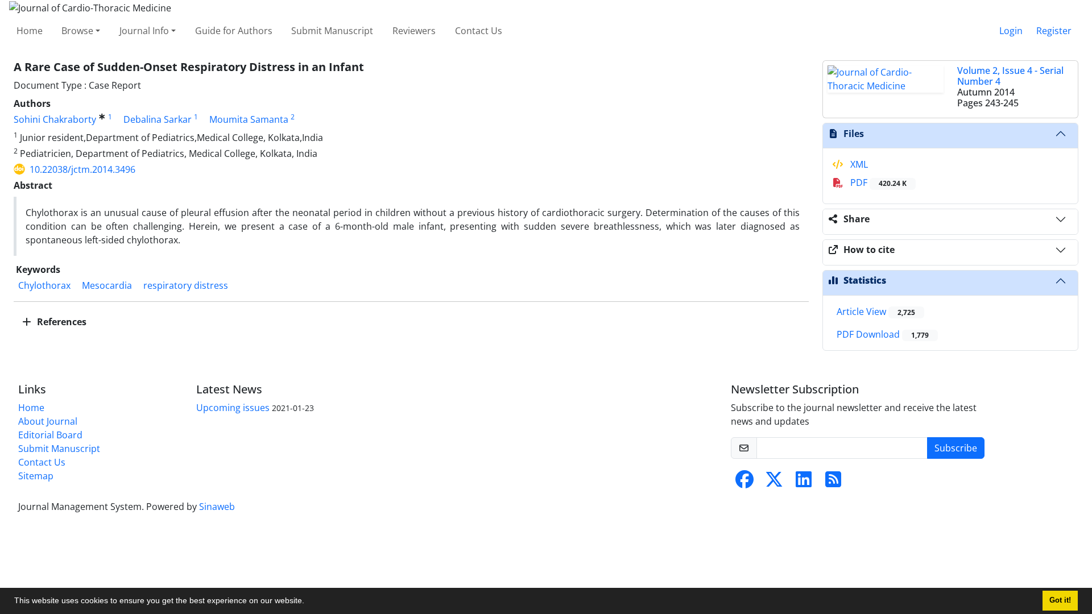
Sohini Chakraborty (55, 119)
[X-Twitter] (774, 482)
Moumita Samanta (248, 119)
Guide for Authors (233, 30)
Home (29, 30)
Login (1011, 30)
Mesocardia (107, 285)
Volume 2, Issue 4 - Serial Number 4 (1010, 76)
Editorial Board (50, 435)
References (60, 322)
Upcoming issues (233, 407)
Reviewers (414, 30)
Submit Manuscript (332, 30)
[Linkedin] (803, 482)
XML (858, 164)
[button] (308, 602)
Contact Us (478, 30)
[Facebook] (744, 482)
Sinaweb (217, 506)
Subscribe (955, 448)
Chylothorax (44, 285)
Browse (77, 30)
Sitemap (35, 476)
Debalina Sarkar (157, 119)
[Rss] (833, 482)
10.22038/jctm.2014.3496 (82, 169)
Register (1054, 30)
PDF (877, 182)
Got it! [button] (1060, 600)
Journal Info (144, 30)
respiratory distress (185, 285)
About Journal (47, 421)
